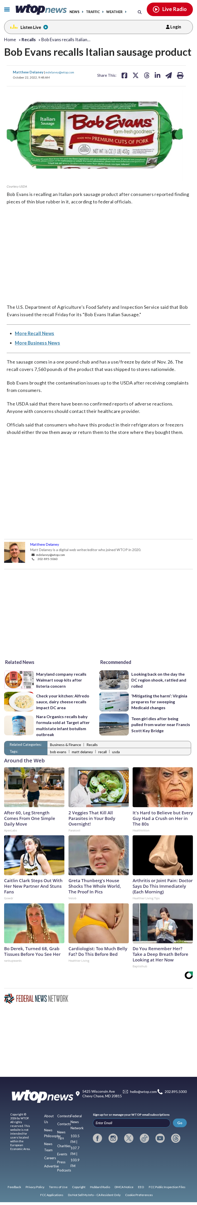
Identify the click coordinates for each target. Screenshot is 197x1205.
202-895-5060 (47, 559)
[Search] (140, 12)
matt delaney (82, 752)
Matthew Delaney (28, 72)
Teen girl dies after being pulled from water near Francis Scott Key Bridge (160, 724)
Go (179, 1123)
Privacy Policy (35, 1187)
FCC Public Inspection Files (167, 1187)
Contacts (64, 1124)
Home (10, 39)
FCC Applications (51, 1195)
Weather (114, 12)
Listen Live (31, 27)
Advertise (51, 1166)
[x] (128, 1138)
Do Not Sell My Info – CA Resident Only (94, 1195)
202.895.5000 (176, 1092)
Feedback (14, 1187)
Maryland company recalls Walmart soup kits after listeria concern (61, 680)
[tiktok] (144, 1138)
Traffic (93, 12)
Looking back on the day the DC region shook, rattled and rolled (158, 680)
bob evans (58, 752)
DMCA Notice (124, 1187)
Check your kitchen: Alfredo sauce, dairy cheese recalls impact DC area (62, 701)
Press (61, 1162)
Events (62, 1154)
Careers (50, 1158)
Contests (64, 1116)
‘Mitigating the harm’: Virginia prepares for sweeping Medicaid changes (159, 701)
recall (102, 752)
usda (116, 752)
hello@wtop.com (143, 1092)
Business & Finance (65, 744)
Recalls (92, 744)
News (75, 12)
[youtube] (160, 1138)
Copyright (78, 1187)
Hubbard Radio (100, 1187)
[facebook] (97, 1138)
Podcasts (64, 1170)
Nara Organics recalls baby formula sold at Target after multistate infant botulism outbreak (63, 725)
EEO (141, 1187)
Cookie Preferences (139, 1195)
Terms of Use (58, 1187)
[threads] (175, 1138)
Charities (64, 1146)
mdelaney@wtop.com (59, 72)
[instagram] (113, 1138)
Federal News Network (77, 1122)
